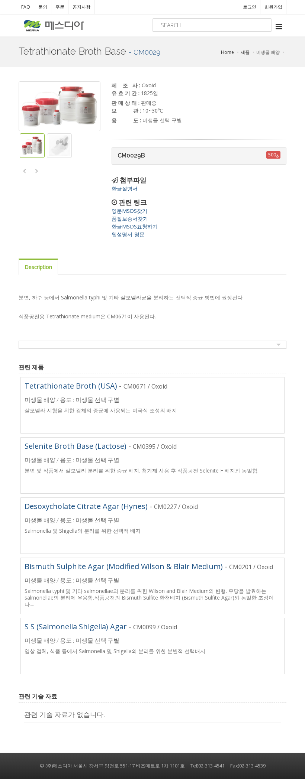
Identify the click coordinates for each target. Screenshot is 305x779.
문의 (42, 7)
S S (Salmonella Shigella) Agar (76, 626)
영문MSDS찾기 (129, 210)
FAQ (25, 7)
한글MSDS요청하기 (135, 226)
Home (227, 52)
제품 (245, 52)
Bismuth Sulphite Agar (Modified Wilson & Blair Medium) (124, 566)
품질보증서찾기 (130, 218)
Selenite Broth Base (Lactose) (75, 446)
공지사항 (81, 7)
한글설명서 (125, 188)
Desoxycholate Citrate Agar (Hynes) (86, 506)
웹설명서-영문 (128, 234)
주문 (59, 7)
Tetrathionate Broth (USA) (71, 386)
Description (38, 266)
